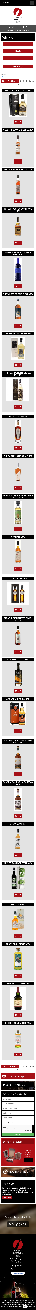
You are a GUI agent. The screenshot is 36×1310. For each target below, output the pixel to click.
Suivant (31, 81)
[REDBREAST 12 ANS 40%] (18, 998)
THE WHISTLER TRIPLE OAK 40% (18, 294)
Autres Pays (18, 66)
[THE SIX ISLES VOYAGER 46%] (18, 348)
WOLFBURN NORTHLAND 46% (18, 90)
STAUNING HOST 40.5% (18, 659)
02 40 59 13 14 (19, 26)
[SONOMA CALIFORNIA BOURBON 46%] (18, 799)
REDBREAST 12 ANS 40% (18, 983)
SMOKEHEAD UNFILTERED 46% (18, 863)
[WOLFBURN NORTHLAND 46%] (18, 105)
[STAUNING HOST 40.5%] (18, 674)
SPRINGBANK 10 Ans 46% (18, 699)
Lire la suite (7, 1198)
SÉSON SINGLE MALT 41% (18, 944)
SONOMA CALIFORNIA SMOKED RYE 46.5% (18, 741)
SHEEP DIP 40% (18, 905)
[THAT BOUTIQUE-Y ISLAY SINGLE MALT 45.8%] (18, 512)
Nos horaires (18, 1171)
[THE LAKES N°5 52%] (18, 431)
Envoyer (18, 1134)
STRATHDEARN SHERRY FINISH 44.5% (18, 619)
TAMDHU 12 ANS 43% (18, 578)
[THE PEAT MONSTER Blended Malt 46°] (18, 389)
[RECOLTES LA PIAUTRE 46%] (18, 1037)
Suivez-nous (18, 1273)
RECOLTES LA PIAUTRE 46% (18, 1023)
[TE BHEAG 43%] (18, 551)
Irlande (18, 51)
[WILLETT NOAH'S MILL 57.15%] (18, 184)
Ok (25, 1306)
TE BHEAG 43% (18, 537)
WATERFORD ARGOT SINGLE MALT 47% (18, 253)
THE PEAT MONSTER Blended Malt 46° (18, 374)
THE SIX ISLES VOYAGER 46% (18, 333)
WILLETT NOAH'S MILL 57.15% (18, 169)
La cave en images (16, 1076)
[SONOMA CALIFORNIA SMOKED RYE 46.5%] (18, 757)
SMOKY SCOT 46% (18, 824)
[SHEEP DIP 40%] (18, 919)
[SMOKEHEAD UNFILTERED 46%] (18, 877)
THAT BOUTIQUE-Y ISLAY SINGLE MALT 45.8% (18, 496)
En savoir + (28, 1160)
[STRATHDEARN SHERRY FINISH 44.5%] (18, 635)
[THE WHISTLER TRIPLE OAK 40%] (18, 308)
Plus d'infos (31, 1306)
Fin (18, 85)
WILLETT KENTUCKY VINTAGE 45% (18, 210)
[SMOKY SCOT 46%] (18, 838)
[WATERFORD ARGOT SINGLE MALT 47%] (18, 269)
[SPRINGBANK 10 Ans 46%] (18, 713)
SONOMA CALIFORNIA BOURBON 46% (18, 783)
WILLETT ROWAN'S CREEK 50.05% (18, 130)
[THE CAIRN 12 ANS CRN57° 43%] (18, 470)
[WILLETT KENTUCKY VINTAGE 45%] (18, 225)
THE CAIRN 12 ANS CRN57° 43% (18, 456)
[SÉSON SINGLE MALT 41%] (18, 958)
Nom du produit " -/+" (8, 77)
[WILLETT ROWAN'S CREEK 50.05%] (18, 144)
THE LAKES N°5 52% (18, 417)
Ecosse (18, 44)
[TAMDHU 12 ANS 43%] (18, 593)
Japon (18, 58)
